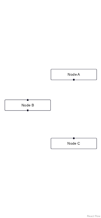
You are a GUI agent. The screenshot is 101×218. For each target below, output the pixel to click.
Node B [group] (27, 105)
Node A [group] (74, 74)
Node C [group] (73, 143)
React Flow (93, 216)
